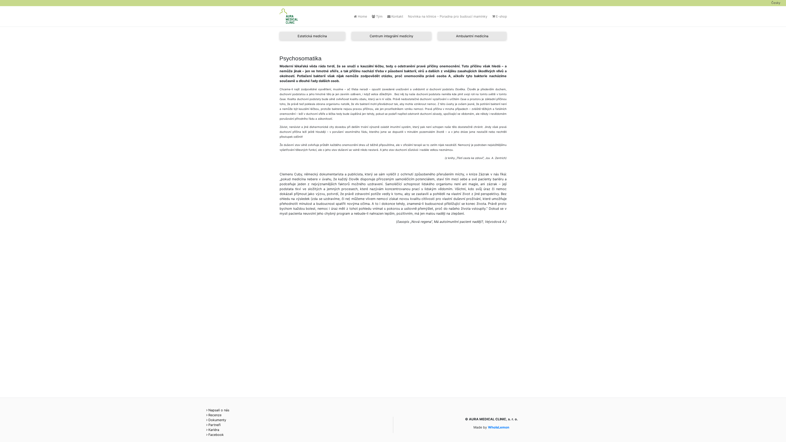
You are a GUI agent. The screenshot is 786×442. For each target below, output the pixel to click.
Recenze (214, 415)
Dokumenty (217, 420)
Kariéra (213, 430)
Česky (775, 3)
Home (362, 16)
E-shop (501, 16)
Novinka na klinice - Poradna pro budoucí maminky (447, 16)
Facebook (216, 435)
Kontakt (397, 16)
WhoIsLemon (498, 427)
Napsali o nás (218, 410)
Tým (379, 16)
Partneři (214, 425)
